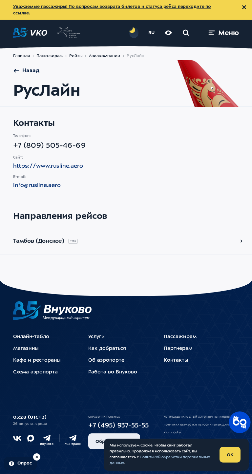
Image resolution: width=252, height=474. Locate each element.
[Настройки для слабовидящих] (168, 33)
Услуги (96, 336)
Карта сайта (173, 432)
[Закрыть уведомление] (244, 7)
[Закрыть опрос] (36, 457)
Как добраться (107, 348)
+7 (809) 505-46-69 (49, 145)
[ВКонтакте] (17, 438)
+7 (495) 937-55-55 (118, 426)
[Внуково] (47, 438)
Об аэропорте (106, 360)
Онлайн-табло (31, 336)
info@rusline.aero (37, 185)
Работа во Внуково (112, 372)
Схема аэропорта (35, 372)
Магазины (25, 348)
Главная (21, 56)
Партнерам (178, 348)
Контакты (176, 360)
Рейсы (75, 56)
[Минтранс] (73, 438)
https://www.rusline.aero (48, 166)
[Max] (31, 438)
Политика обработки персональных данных (199, 425)
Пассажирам (49, 56)
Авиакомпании (104, 56)
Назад (30, 70)
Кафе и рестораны (36, 360)
